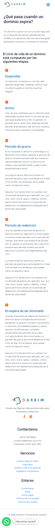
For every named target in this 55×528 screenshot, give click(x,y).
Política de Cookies (27, 502)
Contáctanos (27, 488)
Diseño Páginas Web (27, 461)
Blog (27, 491)
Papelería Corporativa (27, 471)
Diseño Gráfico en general (27, 467)
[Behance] (30, 416)
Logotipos (27, 464)
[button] (6, 521)
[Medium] (24, 416)
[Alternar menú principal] (48, 4)
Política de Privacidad (27, 498)
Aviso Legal (27, 495)
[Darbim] (14, 4)
